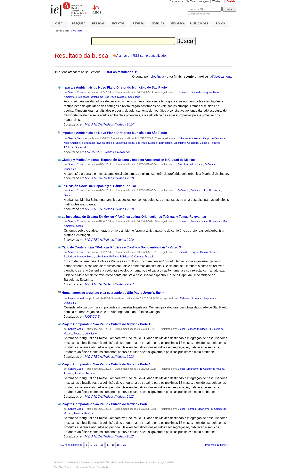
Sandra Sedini (76, 138)
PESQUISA (78, 23)
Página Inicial (76, 31)
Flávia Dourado (76, 298)
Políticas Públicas (119, 256)
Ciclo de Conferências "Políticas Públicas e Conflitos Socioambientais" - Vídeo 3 (121, 247)
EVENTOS (118, 23)
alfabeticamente (221, 76)
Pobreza (78, 333)
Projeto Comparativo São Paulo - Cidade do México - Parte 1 (106, 324)
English (230, 1)
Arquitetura (210, 298)
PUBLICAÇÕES (199, 23)
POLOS (220, 23)
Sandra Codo (75, 92)
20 (124, 445)
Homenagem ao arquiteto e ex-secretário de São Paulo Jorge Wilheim (113, 292)
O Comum (183, 92)
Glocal (181, 164)
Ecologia (149, 256)
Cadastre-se (176, 1)
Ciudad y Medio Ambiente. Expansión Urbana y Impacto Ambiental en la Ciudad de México (128, 159)
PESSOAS (98, 23)
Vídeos (109, 124)
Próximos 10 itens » (216, 445)
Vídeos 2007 (125, 284)
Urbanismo (97, 96)
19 (118, 445)
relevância (157, 76)
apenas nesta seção (200, 14)
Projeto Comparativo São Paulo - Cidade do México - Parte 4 (106, 364)
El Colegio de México (212, 368)
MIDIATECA (178, 23)
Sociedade (134, 96)
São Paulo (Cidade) (116, 96)
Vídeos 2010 (125, 178)
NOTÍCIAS (158, 23)
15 (95, 445)
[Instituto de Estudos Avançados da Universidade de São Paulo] (97, 9)
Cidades (204, 142)
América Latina (194, 164)
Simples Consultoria (98, 467)
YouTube (191, 1)
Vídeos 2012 (125, 356)
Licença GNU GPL (166, 462)
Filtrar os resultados (118, 72)
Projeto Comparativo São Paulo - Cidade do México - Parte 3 (106, 404)
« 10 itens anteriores (70, 445)
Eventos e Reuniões (116, 152)
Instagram (204, 1)
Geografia (192, 142)
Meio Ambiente (85, 256)
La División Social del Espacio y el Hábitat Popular (99, 186)
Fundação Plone (122, 462)
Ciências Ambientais (190, 138)
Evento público (105, 142)
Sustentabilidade (124, 142)
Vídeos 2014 (125, 124)
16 (102, 445)
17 (108, 445)
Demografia (165, 142)
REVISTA (138, 23)
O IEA (58, 23)
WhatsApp (217, 1)
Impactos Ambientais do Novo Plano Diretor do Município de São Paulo (114, 87)
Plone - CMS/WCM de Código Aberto (74, 462)
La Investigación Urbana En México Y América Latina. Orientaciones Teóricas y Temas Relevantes (134, 216)
